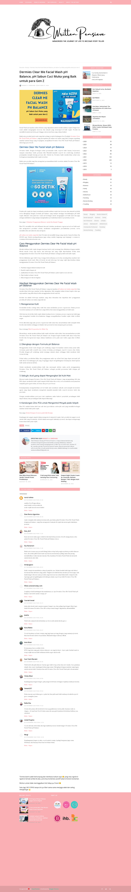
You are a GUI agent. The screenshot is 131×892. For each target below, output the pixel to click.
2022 (97, 154)
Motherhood (97, 195)
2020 (97, 160)
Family (97, 188)
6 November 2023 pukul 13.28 (34, 548)
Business (97, 185)
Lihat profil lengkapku (97, 79)
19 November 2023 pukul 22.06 (35, 737)
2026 (97, 141)
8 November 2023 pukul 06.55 (34, 644)
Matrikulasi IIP (93, 224)
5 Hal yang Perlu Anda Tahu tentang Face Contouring (49, 476)
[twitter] (106, 889)
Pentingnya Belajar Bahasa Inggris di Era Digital (37, 800)
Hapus (30, 510)
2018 (97, 166)
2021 (97, 157)
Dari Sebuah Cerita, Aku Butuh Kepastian (102, 90)
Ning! (26, 735)
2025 (97, 144)
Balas (26, 510)
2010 (97, 169)
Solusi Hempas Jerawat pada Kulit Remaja (39, 413)
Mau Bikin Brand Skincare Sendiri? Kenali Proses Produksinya (28, 477)
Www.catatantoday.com (33, 586)
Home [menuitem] (21, 2)
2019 (97, 163)
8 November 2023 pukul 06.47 (34, 630)
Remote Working (97, 201)
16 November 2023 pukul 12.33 (35, 722)
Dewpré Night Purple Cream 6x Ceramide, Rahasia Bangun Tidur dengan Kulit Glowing (70, 478)
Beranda (21, 67)
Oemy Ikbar (28, 676)
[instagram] (110, 889)
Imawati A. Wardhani (28, 85)
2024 (97, 148)
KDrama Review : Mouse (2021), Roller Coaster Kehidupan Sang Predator (102, 127)
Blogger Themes (54, 889)
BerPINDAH (96, 98)
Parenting (97, 198)
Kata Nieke (28, 628)
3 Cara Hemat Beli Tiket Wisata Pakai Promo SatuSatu (38, 808)
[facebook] (101, 889)
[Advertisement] (33, 854)
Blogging (97, 182)
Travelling (97, 204)
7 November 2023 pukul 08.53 (34, 567)
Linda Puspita (29, 720)
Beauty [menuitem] (61, 2)
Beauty (27, 67)
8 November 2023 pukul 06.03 (34, 617)
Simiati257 (28, 688)
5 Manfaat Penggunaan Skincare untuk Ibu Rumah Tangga (44, 222)
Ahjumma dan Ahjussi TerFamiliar (99, 117)
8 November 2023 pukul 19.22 (34, 705)
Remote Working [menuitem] (39, 2)
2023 (97, 151)
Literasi (86, 224)
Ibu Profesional (88, 220)
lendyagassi (28, 565)
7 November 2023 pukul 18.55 (34, 588)
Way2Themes (36, 889)
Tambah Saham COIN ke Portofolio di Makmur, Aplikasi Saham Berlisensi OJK (38, 818)
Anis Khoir (28, 642)
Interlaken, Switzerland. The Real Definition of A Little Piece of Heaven (102, 108)
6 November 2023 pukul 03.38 (34, 500)
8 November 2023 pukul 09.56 (34, 691)
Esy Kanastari (29, 546)
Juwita (26, 615)
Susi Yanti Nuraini (30, 659)
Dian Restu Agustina (31, 514)
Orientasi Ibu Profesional (90, 227)
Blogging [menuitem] (29, 2)
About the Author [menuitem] (72, 2)
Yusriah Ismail (29, 600)
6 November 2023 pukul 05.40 (34, 516)
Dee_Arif (27, 531)
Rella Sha (27, 703)
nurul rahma (28, 497)
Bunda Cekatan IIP (102, 214)
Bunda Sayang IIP (88, 217)
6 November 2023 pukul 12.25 (34, 533)
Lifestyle (103, 220)
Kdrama (97, 192)
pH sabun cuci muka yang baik (29, 235)
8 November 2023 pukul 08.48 (34, 661)
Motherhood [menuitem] (52, 2)
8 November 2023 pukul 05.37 (34, 603)
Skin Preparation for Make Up (38, 329)
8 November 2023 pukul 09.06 (34, 678)
